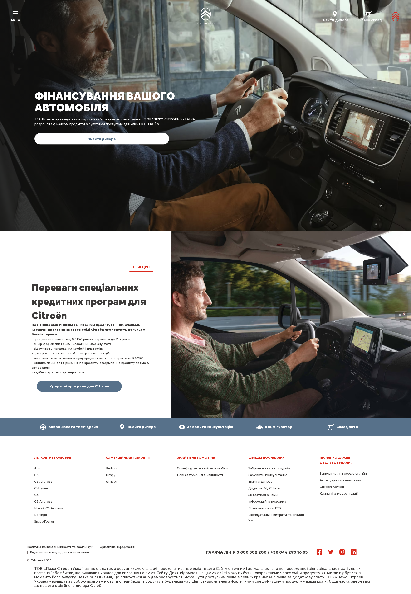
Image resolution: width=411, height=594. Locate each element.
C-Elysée (41, 488)
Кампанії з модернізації (339, 493)
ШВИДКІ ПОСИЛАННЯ (266, 458)
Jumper (111, 482)
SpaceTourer (44, 521)
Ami (37, 468)
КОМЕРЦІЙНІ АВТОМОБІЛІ (128, 458)
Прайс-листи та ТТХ (264, 508)
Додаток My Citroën (264, 488)
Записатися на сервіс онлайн (343, 473)
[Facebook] (319, 552)
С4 (36, 495)
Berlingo (40, 515)
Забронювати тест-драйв (269, 468)
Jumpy (110, 475)
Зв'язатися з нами (263, 495)
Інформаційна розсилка (267, 502)
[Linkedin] (353, 552)
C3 (36, 475)
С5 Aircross (43, 502)
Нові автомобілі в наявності (200, 475)
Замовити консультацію (268, 475)
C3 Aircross (43, 482)
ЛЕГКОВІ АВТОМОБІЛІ (52, 458)
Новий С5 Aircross (49, 508)
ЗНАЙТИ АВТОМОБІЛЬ (196, 458)
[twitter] (331, 552)
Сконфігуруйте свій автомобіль (203, 468)
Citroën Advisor (332, 487)
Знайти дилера (260, 482)
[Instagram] (342, 552)
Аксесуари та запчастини (340, 480)
